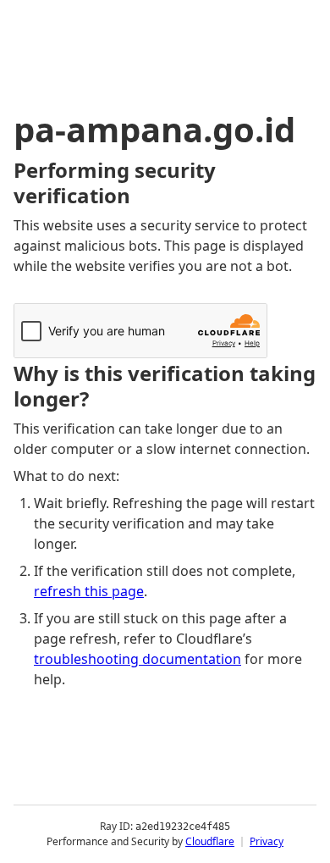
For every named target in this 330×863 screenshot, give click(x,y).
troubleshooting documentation (137, 659)
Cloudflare (209, 841)
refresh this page (89, 591)
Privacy (266, 841)
